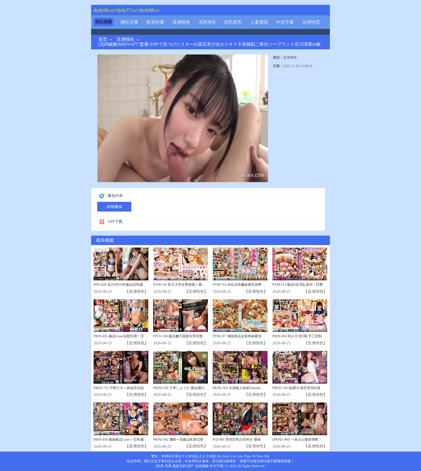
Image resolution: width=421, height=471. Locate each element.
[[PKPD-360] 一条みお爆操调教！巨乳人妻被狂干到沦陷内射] (299, 418)
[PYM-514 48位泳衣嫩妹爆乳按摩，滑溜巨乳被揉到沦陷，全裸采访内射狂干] (240, 264)
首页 (102, 39)
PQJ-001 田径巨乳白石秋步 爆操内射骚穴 (243, 439)
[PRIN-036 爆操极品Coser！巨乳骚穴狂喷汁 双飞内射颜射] (121, 418)
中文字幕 (285, 22)
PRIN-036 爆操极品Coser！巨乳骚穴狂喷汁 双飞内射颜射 (136, 439)
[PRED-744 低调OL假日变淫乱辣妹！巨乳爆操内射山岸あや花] (299, 367)
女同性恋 (311, 22)
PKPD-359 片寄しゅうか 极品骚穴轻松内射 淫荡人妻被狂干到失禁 (203, 388)
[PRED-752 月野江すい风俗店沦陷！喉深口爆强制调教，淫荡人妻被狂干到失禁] (121, 367)
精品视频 (103, 21)
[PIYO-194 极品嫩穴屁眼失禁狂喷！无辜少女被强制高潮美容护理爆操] (180, 315)
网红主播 (129, 22)
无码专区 (207, 22)
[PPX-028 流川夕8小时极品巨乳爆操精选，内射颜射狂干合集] (121, 264)
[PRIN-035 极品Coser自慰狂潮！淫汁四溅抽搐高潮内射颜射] (121, 315)
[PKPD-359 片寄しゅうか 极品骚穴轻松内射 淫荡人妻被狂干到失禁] (180, 367)
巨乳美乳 (233, 22)
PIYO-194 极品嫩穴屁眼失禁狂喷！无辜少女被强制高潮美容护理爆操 (205, 336)
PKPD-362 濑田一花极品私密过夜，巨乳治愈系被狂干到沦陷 (198, 439)
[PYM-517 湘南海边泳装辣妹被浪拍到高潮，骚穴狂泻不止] (240, 315)
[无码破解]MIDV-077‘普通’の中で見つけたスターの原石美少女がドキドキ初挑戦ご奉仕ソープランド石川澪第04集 (209, 44)
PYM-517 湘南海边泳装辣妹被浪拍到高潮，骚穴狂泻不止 (256, 336)
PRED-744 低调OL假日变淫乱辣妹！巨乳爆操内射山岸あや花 (318, 388)
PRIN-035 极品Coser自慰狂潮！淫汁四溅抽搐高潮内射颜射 (137, 336)
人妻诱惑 (259, 22)
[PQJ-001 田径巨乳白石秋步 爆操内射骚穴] (240, 418)
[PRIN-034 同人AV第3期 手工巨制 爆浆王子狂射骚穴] (299, 315)
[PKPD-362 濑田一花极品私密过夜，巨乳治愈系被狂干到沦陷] (180, 418)
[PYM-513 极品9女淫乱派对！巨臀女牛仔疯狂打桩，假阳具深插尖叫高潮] (299, 264)
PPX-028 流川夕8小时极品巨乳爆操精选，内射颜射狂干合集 (139, 284)
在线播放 (114, 206)
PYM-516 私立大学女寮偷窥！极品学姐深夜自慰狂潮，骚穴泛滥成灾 (205, 284)
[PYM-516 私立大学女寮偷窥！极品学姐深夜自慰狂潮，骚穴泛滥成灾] (180, 264)
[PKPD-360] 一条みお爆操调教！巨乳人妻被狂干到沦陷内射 (317, 439)
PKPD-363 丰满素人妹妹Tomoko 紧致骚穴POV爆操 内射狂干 (258, 388)
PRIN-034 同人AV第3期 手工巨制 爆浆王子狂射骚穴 (311, 336)
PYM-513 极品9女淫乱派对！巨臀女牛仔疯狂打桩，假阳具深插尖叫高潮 (326, 284)
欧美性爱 (155, 22)
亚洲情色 (181, 22)
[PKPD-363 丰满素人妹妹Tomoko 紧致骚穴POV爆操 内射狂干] (240, 367)
